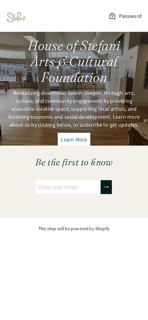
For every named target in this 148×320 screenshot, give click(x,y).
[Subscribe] (106, 187)
